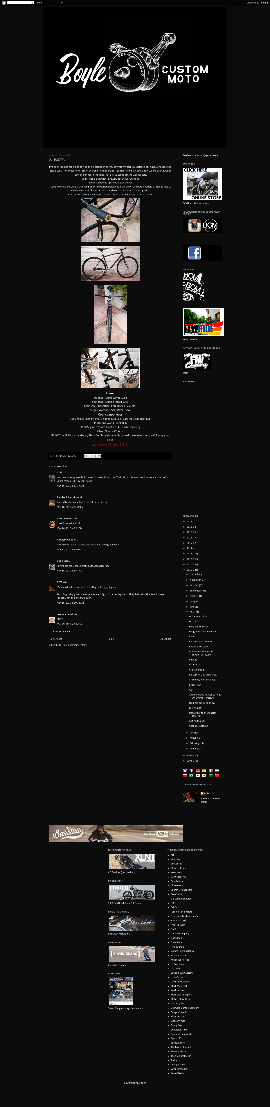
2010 (189, 570)
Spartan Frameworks (181, 1034)
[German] (198, 771)
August (194, 596)
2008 (189, 761)
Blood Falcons (178, 868)
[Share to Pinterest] (99, 456)
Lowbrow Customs (180, 981)
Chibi (191, 636)
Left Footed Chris (198, 616)
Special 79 (176, 1038)
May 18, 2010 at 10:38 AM (70, 603)
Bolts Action (177, 872)
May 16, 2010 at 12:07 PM (70, 507)
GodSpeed (176, 938)
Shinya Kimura (178, 1016)
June (192, 607)
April (192, 732)
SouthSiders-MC (179, 1029)
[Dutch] (218, 771)
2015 (189, 543)
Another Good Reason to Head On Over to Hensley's (205, 696)
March (193, 738)
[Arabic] (211, 775)
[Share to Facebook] (96, 456)
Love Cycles (177, 977)
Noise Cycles (177, 1003)
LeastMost (176, 968)
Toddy (174, 1060)
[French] (192, 771)
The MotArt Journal (181, 1047)
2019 (189, 521)
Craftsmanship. (197, 670)
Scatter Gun (195, 685)
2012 (189, 559)
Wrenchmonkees (179, 1069)
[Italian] (211, 771)
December (195, 574)
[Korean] (205, 775)
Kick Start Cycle (178, 955)
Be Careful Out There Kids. (203, 674)
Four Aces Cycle (179, 920)
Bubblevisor (177, 881)
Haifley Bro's (177, 947)
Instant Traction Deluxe (183, 951)
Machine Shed (178, 990)
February (195, 743)
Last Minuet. (195, 708)
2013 (189, 553)
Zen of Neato (178, 1073)
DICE (173, 903)
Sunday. (193, 659)
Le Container (177, 964)
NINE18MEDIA (64, 518)
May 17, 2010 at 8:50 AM (69, 549)
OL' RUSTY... (195, 664)
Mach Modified (179, 986)
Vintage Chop (178, 1064)
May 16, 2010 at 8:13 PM (69, 528)
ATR (172, 855)
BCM (59, 582)
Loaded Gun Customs (182, 973)
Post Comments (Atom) (75, 645)
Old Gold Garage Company (185, 1008)
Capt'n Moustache (198, 726)
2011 (189, 564)
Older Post (165, 639)
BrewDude (114, 178)
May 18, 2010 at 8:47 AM (69, 570)
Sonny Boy (176, 1025)
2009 (189, 755)
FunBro (174, 929)
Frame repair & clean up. (202, 703)
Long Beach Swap (198, 626)
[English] (186, 771)
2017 (189, 532)
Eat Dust (175, 907)
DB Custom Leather (181, 898)
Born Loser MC (178, 877)
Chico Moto (177, 885)
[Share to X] (92, 456)
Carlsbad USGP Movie (200, 641)
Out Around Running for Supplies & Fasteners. (201, 653)
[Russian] (186, 775)
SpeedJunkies (178, 1043)
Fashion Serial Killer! (181, 912)
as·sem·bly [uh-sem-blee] (202, 679)
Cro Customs (177, 894)
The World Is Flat (179, 1051)
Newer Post (56, 639)
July (192, 601)
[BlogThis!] (89, 456)
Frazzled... (194, 621)
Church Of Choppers (181, 890)
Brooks (103, 190)
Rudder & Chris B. (66, 497)
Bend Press (177, 859)
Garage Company (180, 933)
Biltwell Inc (176, 863)
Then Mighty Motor (181, 1056)
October (194, 585)
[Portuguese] (192, 775)
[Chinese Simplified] (218, 775)
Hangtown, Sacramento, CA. (204, 631)
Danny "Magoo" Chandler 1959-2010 (202, 715)
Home (111, 639)
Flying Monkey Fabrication (184, 916)
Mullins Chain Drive (181, 999)
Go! (191, 690)
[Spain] (205, 771)
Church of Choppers (100, 170)
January (194, 748)
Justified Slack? (197, 721)
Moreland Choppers (181, 994)
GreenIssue (177, 942)
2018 (189, 527)
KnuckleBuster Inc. (180, 960)
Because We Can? (198, 646)
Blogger (141, 1083)
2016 (189, 537)
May (192, 612)
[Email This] (85, 456)
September (196, 590)
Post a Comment (62, 631)
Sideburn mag (178, 1021)
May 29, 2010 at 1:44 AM (69, 624)
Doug (60, 561)
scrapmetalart (65, 614)
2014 (189, 548)
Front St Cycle (178, 925)
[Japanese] (198, 775)
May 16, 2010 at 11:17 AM (70, 486)
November (195, 580)
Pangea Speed (178, 1012)
